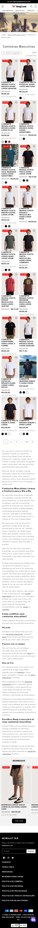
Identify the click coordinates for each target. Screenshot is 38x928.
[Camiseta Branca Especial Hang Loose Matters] (24, 98)
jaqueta (20, 672)
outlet (30, 751)
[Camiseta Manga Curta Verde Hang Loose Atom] (27, 180)
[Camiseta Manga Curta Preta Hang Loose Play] (6, 142)
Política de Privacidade (14, 891)
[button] (2, 6)
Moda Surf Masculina (17, 35)
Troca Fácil (8, 867)
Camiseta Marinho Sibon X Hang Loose (27, 381)
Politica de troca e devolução (18, 896)
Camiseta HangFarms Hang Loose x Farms (8, 343)
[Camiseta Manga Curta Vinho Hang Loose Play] (9, 142)
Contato (6, 862)
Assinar (31, 851)
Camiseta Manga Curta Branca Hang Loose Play (8, 127)
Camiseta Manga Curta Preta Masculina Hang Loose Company (26, 257)
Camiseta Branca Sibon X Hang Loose (27, 423)
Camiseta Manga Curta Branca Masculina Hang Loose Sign (26, 214)
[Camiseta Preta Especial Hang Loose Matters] (20, 98)
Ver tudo (19, 821)
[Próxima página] (32, 442)
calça (29, 653)
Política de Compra (12, 881)
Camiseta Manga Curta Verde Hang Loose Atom (8, 255)
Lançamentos (7, 10)
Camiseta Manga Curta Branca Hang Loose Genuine (9, 85)
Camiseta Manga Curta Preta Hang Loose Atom (26, 171)
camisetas (6, 754)
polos (25, 607)
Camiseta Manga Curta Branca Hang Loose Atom (8, 212)
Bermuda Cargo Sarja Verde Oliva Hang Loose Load (14, 807)
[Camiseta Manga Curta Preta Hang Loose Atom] (24, 180)
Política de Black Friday (15, 900)
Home (3, 35)
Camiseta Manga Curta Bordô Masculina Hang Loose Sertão (8, 301)
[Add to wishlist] (16, 61)
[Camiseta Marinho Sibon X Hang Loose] (20, 392)
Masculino (20, 10)
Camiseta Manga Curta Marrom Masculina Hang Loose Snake (26, 301)
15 (27, 442)
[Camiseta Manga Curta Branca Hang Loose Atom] (20, 180)
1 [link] (5, 442)
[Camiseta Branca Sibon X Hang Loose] (27, 392)
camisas (5, 609)
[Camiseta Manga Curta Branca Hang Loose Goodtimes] (20, 139)
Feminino (31, 10)
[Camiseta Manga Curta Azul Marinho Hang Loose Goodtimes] (24, 139)
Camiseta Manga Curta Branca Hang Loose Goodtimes (26, 128)
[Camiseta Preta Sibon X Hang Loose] (24, 392)
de (34, 751)
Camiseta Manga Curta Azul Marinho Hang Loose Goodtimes (8, 172)
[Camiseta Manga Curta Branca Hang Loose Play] (2, 142)
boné (4, 637)
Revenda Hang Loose (12, 877)
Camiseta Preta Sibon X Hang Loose (9, 423)
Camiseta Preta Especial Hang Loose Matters (27, 84)
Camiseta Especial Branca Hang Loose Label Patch (8, 383)
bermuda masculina (14, 634)
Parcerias (7, 872)
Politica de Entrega (12, 886)
